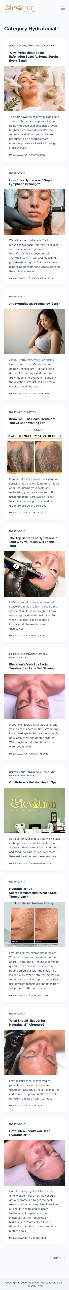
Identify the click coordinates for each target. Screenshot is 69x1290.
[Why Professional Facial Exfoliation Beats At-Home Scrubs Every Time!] (34, 88)
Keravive (31, 412)
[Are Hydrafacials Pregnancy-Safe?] (34, 331)
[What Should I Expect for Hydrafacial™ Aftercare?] (34, 1052)
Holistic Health (18, 772)
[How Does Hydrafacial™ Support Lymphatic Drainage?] (34, 212)
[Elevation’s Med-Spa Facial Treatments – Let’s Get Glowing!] (34, 696)
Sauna (30, 775)
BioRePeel (14, 654)
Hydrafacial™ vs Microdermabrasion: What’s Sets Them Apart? (33, 892)
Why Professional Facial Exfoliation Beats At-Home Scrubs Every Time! (34, 56)
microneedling (17, 657)
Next (56, 1258)
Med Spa (42, 654)
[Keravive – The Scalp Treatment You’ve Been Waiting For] (34, 450)
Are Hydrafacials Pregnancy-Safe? (34, 303)
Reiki (23, 775)
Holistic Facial (17, 45)
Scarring (49, 45)
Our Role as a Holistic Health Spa (32, 782)
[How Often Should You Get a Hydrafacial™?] (34, 1163)
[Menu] (63, 8)
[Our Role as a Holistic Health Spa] (34, 810)
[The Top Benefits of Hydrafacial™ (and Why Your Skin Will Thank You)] (34, 574)
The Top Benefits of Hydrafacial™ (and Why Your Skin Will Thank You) (33, 542)
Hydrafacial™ (35, 45)
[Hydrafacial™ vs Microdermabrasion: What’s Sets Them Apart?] (34, 924)
